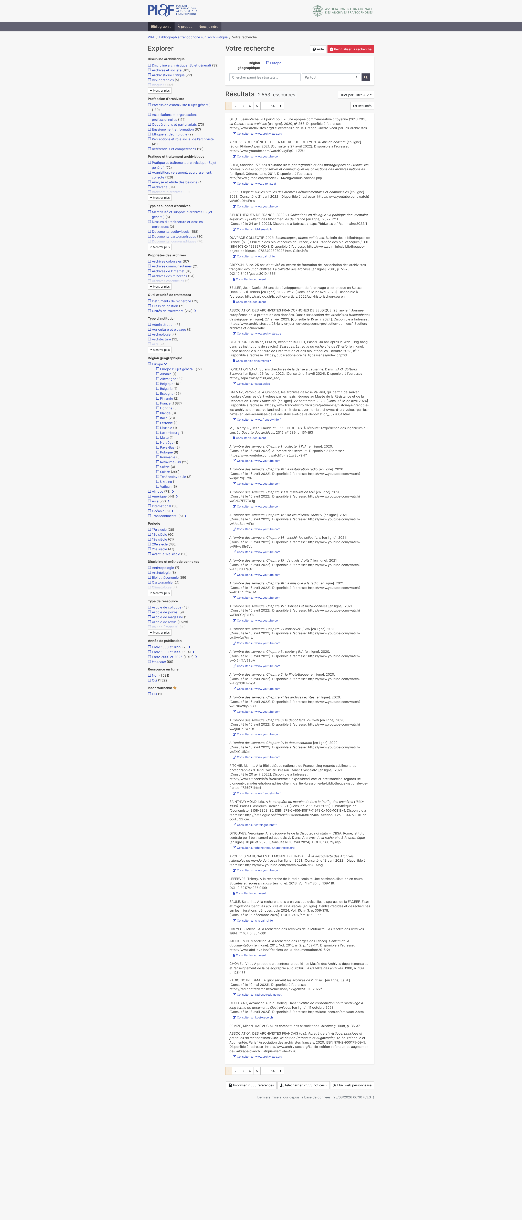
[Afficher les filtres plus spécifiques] (195, 310)
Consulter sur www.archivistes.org (259, 133)
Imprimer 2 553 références (253, 1085)
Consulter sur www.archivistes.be (259, 333)
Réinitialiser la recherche (352, 49)
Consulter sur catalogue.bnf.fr (256, 825)
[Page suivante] (280, 106)
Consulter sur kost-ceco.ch (255, 1017)
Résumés (364, 106)
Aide (320, 49)
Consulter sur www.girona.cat (256, 183)
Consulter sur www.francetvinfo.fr (259, 419)
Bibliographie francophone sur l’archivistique (193, 37)
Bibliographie (161, 26)
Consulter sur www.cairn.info (256, 256)
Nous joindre (208, 26)
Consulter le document (251, 279)
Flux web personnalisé (354, 1085)
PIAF (151, 37)
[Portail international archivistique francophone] (173, 11)
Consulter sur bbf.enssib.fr (254, 229)
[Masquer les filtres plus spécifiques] (165, 364)
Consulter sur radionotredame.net (259, 994)
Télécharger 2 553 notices (304, 1085)
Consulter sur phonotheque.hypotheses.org (266, 847)
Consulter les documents (252, 360)
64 (273, 106)
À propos (185, 26)
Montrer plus (161, 90)
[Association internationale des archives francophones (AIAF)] (342, 11)
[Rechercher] (366, 77)
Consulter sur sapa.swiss (253, 383)
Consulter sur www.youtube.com (258, 156)
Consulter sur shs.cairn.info (255, 920)
